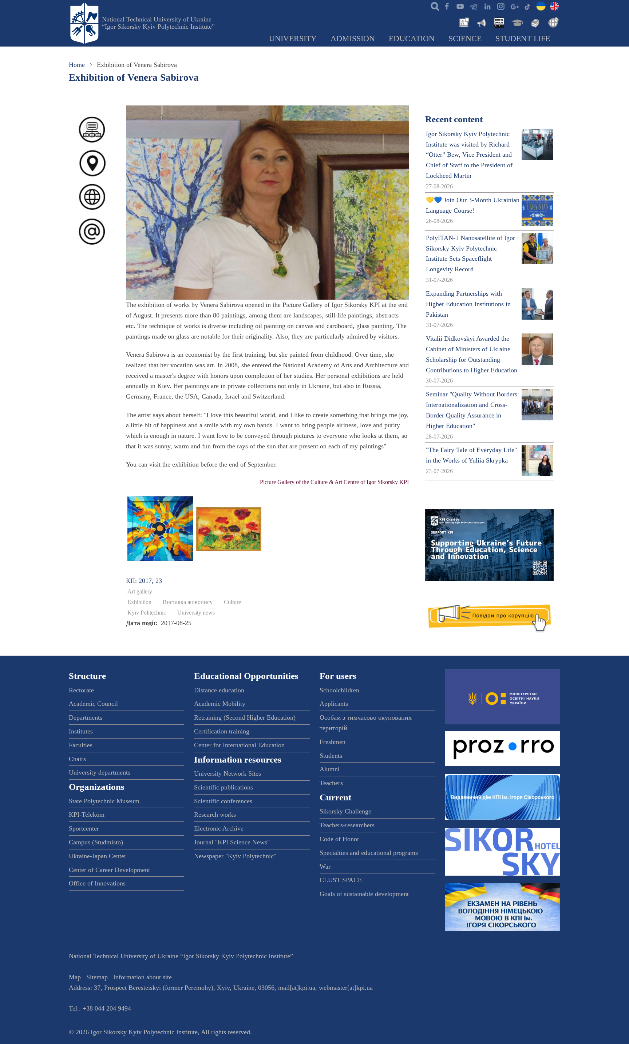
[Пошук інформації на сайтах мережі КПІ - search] (433, 6)
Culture (232, 602)
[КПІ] (541, 6)
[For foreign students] (552, 21)
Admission (353, 38)
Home (77, 64)
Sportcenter (84, 828)
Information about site (142, 977)
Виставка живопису (188, 602)
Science (465, 38)
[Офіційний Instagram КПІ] (500, 6)
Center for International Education (239, 745)
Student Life (522, 38)
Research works (215, 814)
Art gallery (139, 591)
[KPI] (554, 6)
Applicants (334, 703)
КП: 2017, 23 (144, 580)
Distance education (219, 690)
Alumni (330, 769)
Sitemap (97, 977)
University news (196, 612)
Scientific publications (223, 787)
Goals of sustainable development (364, 893)
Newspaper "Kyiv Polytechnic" (235, 856)
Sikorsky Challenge (345, 811)
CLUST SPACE (341, 880)
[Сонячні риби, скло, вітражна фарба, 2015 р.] (160, 528)
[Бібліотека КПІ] (534, 21)
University (293, 38)
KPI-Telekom (86, 814)
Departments (85, 717)
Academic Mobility (219, 703)
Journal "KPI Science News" (232, 842)
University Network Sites (227, 773)
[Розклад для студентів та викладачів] (498, 21)
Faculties (80, 745)
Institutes (81, 731)
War (325, 866)
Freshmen (332, 741)
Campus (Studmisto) (96, 842)
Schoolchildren (339, 690)
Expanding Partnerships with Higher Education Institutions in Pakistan (468, 304)
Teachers (331, 783)
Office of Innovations (97, 883)
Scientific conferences (223, 801)
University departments (99, 772)
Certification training (221, 731)
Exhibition (139, 602)
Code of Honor (339, 839)
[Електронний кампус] (516, 21)
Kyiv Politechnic (146, 612)
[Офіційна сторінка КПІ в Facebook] (446, 6)
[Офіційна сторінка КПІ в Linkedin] (487, 6)
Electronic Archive (219, 828)
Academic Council (93, 703)
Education (412, 38)
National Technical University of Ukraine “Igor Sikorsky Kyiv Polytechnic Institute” (158, 23)
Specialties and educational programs (369, 852)
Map (75, 977)
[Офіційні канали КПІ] (473, 6)
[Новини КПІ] (463, 21)
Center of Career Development (109, 869)
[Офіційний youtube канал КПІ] (460, 6)
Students (331, 755)
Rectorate (81, 690)
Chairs (77, 759)
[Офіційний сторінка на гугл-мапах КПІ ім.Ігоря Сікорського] (514, 6)
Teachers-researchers (347, 825)
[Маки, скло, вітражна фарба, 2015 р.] (228, 528)
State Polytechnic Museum (104, 801)
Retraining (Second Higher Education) (245, 717)
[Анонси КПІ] (480, 21)
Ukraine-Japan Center (97, 856)
